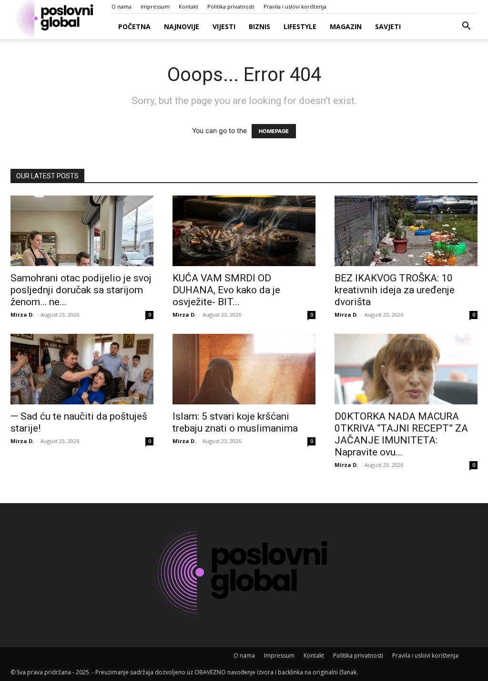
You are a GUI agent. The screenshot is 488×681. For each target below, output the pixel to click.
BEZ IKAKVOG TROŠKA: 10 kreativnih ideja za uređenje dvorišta (395, 290)
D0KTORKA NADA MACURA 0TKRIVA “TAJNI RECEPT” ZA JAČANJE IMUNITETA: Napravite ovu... (401, 434)
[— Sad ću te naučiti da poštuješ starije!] (81, 369)
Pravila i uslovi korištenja (295, 6)
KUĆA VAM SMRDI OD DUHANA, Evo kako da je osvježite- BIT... (226, 290)
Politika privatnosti (230, 6)
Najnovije (181, 26)
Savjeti (388, 26)
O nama (122, 6)
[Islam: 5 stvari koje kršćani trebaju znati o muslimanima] (244, 369)
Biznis (259, 26)
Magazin (346, 26)
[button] (466, 26)
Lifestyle (300, 26)
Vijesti (224, 26)
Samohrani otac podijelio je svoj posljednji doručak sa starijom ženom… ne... (81, 290)
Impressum (155, 6)
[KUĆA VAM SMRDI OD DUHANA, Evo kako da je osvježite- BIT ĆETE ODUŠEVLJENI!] (244, 231)
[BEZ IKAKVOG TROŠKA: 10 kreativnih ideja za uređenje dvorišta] (406, 231)
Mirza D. (22, 314)
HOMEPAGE (274, 131)
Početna (134, 26)
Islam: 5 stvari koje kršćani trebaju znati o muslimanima (235, 422)
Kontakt (188, 6)
